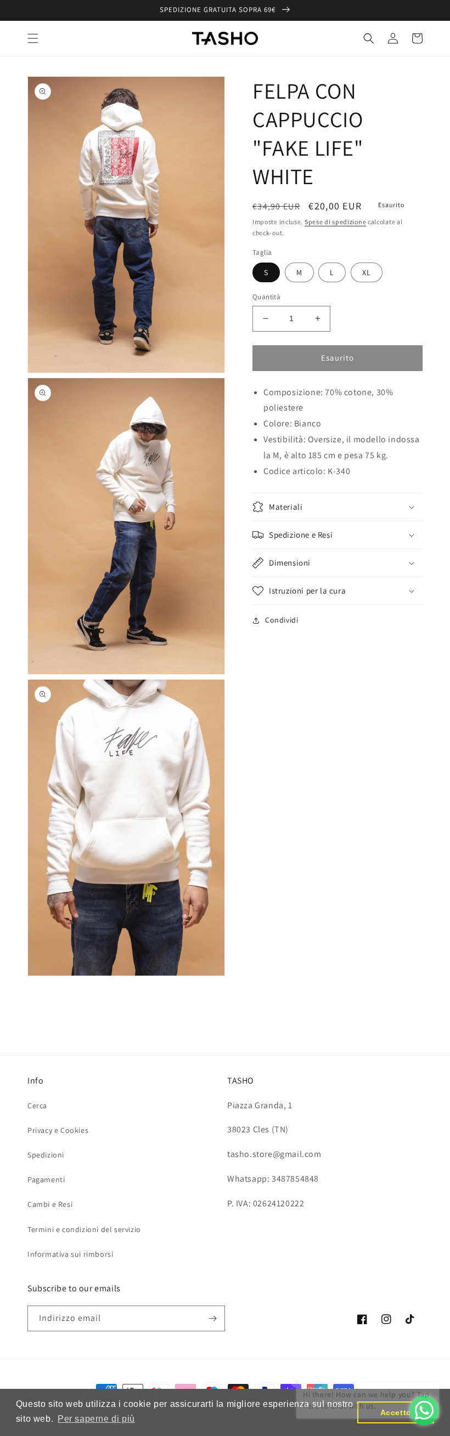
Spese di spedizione (335, 222)
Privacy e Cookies (57, 1130)
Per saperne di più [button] (96, 1418)
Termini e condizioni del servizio (84, 1229)
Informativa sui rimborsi (70, 1254)
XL (366, 272)
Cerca (37, 1105)
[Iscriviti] (212, 1318)
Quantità (266, 296)
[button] (33, 38)
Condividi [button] (281, 620)
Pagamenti (46, 1179)
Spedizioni (45, 1155)
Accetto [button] (396, 1412)
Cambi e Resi (49, 1204)
